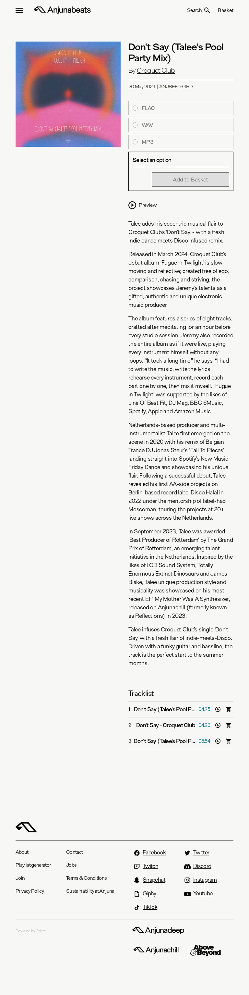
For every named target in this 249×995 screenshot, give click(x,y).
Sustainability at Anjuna (90, 891)
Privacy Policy (30, 891)
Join (20, 878)
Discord (202, 866)
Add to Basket (190, 179)
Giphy (149, 893)
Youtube (203, 893)
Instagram (205, 879)
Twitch (150, 866)
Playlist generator (33, 865)
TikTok (150, 907)
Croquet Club (156, 70)
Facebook (154, 852)
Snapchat (154, 879)
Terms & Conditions (86, 878)
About (22, 852)
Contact (74, 852)
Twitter (201, 852)
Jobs (71, 865)
